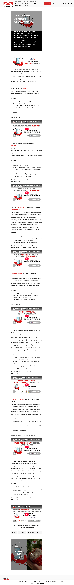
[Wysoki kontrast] (53, 3)
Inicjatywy (18, 5)
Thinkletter (18, 1)
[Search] (60, 3)
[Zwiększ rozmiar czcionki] (58, 3)
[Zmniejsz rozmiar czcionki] (56, 3)
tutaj (38, 583)
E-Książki (34, 3)
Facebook (63, 3)
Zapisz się (48, 3)
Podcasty (17, 3)
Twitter (66, 3)
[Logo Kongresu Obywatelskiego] (8, 4)
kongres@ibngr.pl (33, 81)
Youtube (68, 3)
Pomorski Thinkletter (30, 1)
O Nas (25, 5)
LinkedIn (71, 3)
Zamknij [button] (41, 583)
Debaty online (26, 3)
